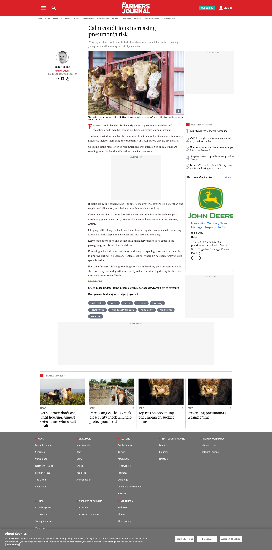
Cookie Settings (185, 538)
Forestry (122, 493)
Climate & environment (130, 486)
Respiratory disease (122, 309)
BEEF (40, 18)
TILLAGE (76, 18)
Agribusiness (125, 444)
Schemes (40, 451)
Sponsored (41, 486)
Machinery (123, 458)
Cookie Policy (12, 544)
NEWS (43, 408)
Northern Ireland (44, 465)
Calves (113, 303)
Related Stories (54, 375)
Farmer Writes (42, 472)
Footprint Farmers (210, 451)
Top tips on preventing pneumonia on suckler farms (156, 417)
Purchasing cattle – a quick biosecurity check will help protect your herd (110, 417)
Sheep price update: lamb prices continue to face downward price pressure (133, 287)
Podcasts (122, 507)
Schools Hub (41, 514)
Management (62, 70)
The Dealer (41, 479)
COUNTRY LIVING (169, 18)
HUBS (40, 501)
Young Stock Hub (44, 521)
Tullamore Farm (209, 444)
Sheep (79, 465)
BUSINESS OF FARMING (90, 501)
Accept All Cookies (230, 538)
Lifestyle (163, 458)
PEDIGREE (137, 18)
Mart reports (83, 444)
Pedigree (81, 472)
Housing (157, 303)
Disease (141, 303)
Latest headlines (44, 444)
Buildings (123, 479)
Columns (163, 451)
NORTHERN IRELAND (151, 18)
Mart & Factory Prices (87, 514)
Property (122, 472)
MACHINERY (65, 18)
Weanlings (166, 309)
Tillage (121, 451)
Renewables (124, 465)
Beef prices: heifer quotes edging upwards (113, 293)
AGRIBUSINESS (88, 18)
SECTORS (125, 438)
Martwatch (82, 507)
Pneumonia (97, 309)
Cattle (127, 303)
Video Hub (40, 528)
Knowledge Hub (43, 507)
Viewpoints (41, 458)
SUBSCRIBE (207, 8)
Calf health (97, 303)
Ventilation (146, 309)
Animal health (83, 479)
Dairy (79, 458)
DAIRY (47, 18)
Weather (96, 316)
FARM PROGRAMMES (213, 438)
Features (163, 444)
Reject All (207, 538)
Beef (78, 451)
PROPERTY (116, 18)
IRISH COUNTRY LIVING (173, 438)
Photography (124, 521)
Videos (121, 514)
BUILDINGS (127, 18)
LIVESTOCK (85, 438)
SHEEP (55, 18)
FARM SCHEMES (103, 18)
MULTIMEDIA (126, 501)
